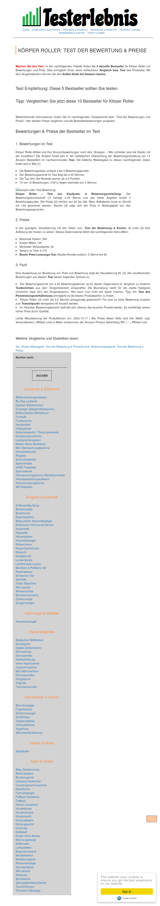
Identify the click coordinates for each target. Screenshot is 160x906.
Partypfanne (23, 679)
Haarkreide (22, 529)
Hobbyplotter (23, 428)
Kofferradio (22, 844)
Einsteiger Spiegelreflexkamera (35, 409)
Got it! (126, 891)
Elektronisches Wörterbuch (32, 413)
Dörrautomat (23, 652)
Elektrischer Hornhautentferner (35, 525)
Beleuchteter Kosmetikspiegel (34, 521)
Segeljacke (22, 751)
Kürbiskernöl (23, 556)
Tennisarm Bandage (28, 890)
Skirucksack (23, 871)
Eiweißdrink (23, 789)
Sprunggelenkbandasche (31, 883)
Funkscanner (24, 421)
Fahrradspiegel (25, 793)
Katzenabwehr (24, 820)
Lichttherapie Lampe (28, 564)
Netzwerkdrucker (26, 452)
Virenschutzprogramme (30, 483)
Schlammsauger (26, 713)
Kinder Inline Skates (28, 836)
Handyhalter (23, 424)
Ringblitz (21, 455)
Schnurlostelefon (26, 459)
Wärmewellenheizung (29, 733)
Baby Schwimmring (27, 769)
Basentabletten (25, 517)
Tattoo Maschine (26, 583)
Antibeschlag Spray (27, 505)
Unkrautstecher (25, 725)
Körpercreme (24, 544)
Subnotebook (24, 471)
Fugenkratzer (24, 709)
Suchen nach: (25, 357)
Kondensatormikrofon (29, 436)
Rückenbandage (26, 863)
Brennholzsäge (25, 705)
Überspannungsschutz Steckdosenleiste (40, 475)
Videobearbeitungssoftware (32, 479)
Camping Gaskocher (28, 781)
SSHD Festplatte (26, 467)
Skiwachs (21, 875)
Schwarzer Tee (25, 575)
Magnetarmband (26, 851)
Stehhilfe (21, 579)
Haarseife (22, 533)
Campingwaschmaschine (31, 785)
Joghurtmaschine (26, 667)
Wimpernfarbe (24, 591)
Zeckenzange (24, 599)
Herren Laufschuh (27, 805)
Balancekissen (24, 773)
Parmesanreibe (25, 675)
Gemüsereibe (24, 655)
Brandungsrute (25, 777)
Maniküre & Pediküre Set (31, 568)
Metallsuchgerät (25, 859)
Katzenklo (22, 828)
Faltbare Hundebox (27, 797)
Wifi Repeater (24, 487)
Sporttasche (23, 879)
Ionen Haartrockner (28, 663)
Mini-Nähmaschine (27, 671)
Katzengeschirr (25, 824)
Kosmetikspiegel (26, 540)
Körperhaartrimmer (27, 548)
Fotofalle (21, 417)
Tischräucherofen (26, 687)
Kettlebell (21, 832)
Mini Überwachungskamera (32, 448)
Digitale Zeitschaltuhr (29, 648)
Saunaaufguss (24, 867)
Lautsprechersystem (28, 440)
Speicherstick (24, 463)
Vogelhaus (22, 729)
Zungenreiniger (25, 603)
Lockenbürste (24, 560)
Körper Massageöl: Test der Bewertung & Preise (48, 346)
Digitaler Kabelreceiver (30, 405)
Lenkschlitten (24, 847)
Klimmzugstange (26, 840)
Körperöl (21, 552)
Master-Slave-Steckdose (31, 444)
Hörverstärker (24, 536)
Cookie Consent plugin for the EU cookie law (127, 898)
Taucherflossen (25, 886)
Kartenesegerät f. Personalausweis (37, 432)
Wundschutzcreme (27, 595)
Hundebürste (24, 808)
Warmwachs (23, 587)
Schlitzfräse (23, 717)
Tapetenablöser (25, 721)
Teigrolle (21, 683)
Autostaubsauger (26, 621)
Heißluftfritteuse (25, 659)
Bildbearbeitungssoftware (31, 397)
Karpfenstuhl (23, 816)
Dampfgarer (23, 644)
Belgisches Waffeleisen (30, 640)
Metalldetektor (24, 855)
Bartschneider (24, 509)
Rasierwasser (24, 572)
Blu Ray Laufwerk (26, 401)
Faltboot (21, 801)
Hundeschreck (24, 812)
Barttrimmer (23, 513)
